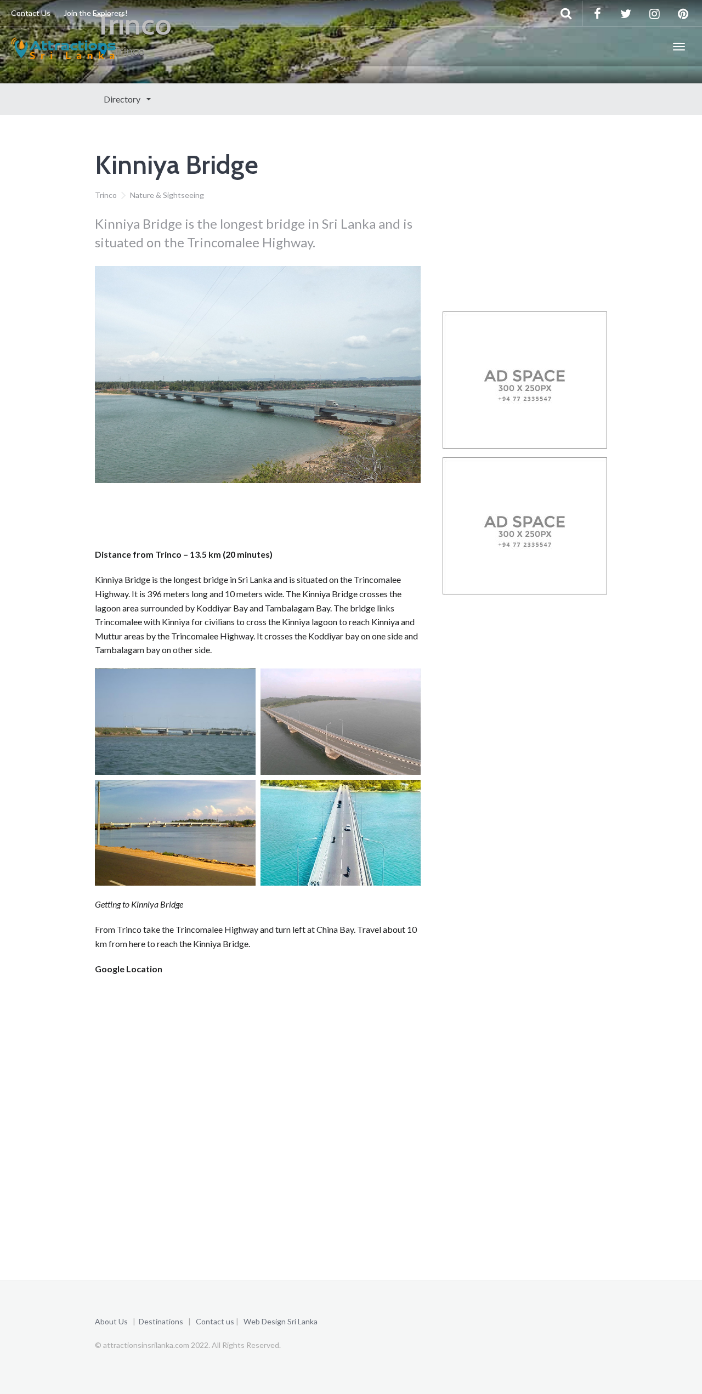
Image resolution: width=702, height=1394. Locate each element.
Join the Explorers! (96, 13)
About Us (111, 1321)
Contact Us (30, 13)
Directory (123, 99)
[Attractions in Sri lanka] (63, 46)
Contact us (215, 1321)
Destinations (161, 1321)
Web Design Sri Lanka (281, 1321)
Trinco (106, 195)
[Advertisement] (294, 518)
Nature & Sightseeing (167, 195)
